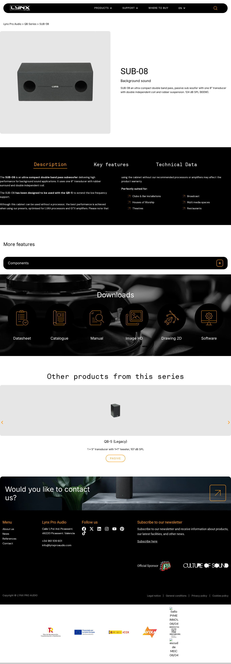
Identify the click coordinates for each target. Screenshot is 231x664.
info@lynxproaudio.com (56, 545)
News (6, 534)
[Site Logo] (20, 9)
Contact (8, 543)
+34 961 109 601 (52, 541)
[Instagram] (107, 529)
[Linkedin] (99, 529)
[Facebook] (84, 529)
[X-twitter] (91, 529)
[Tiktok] (84, 533)
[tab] (50, 165)
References (9, 538)
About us (8, 529)
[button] (215, 8)
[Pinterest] (122, 529)
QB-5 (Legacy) (115, 442)
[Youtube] (114, 529)
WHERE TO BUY (158, 7)
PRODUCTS (101, 7)
